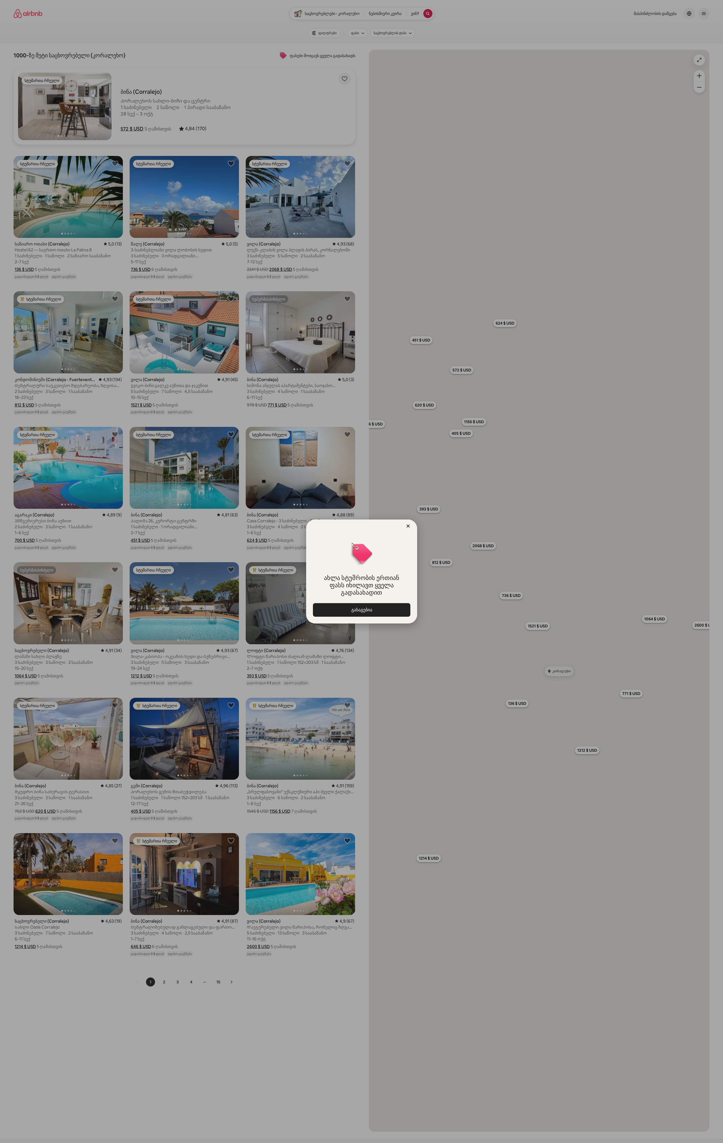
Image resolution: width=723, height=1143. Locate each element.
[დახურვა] (408, 526)
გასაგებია (361, 610)
